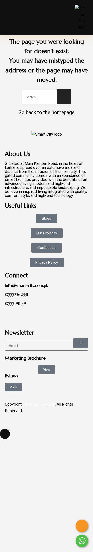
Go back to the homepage (46, 112)
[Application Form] (82, 526)
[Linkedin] (24, 316)
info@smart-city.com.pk (26, 285)
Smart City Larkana (39, 404)
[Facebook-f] (11, 316)
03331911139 (15, 303)
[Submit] (80, 343)
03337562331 (16, 294)
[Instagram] (38, 316)
